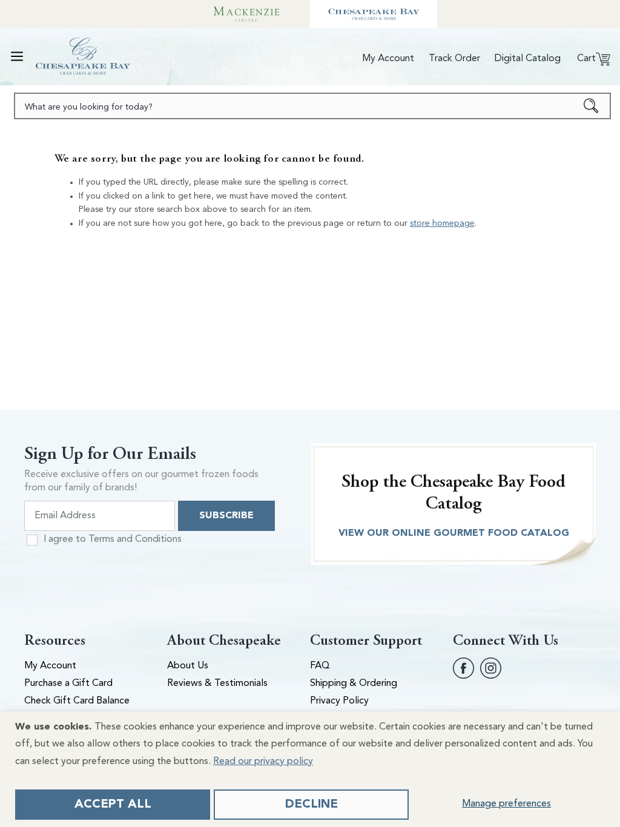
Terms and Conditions (135, 539)
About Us (187, 666)
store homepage (442, 223)
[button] (17, 56)
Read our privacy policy (263, 761)
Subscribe (226, 516)
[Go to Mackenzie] (246, 14)
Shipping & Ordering (353, 683)
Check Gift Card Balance (77, 701)
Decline (311, 805)
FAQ (320, 666)
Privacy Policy (339, 701)
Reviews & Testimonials (217, 683)
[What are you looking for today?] (591, 106)
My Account (50, 666)
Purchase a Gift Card (68, 683)
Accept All (112, 805)
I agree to (113, 539)
